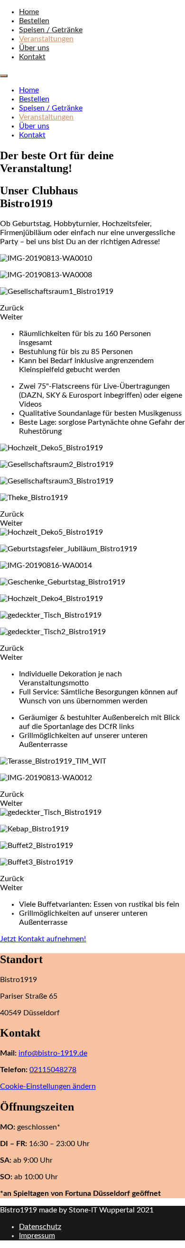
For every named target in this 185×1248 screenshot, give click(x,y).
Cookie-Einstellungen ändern (48, 1086)
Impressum (37, 1235)
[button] (43, 939)
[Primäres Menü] (4, 75)
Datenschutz (40, 1226)
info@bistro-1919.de (52, 1053)
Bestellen (34, 21)
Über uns (34, 48)
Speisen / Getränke (51, 30)
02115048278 (52, 1070)
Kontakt (32, 57)
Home (29, 12)
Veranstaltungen (46, 39)
